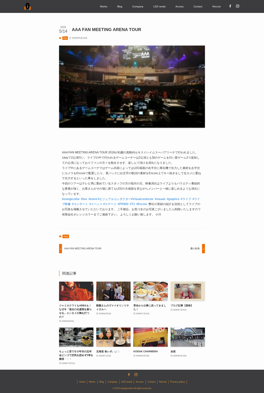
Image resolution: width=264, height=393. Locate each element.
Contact (151, 381)
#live (84, 199)
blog (65, 38)
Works (92, 381)
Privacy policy (177, 381)
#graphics (173, 199)
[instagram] (237, 6)
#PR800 (123, 204)
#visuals (160, 199)
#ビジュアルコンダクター (114, 199)
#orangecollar (71, 199)
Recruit (162, 381)
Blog (101, 381)
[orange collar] (27, 6)
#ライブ (186, 199)
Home (82, 381)
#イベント (96, 204)
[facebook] (230, 6)
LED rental (126, 381)
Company (112, 381)
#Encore (141, 204)
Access (140, 381)
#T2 (132, 204)
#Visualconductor (142, 199)
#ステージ (109, 204)
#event (93, 199)
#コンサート (80, 204)
